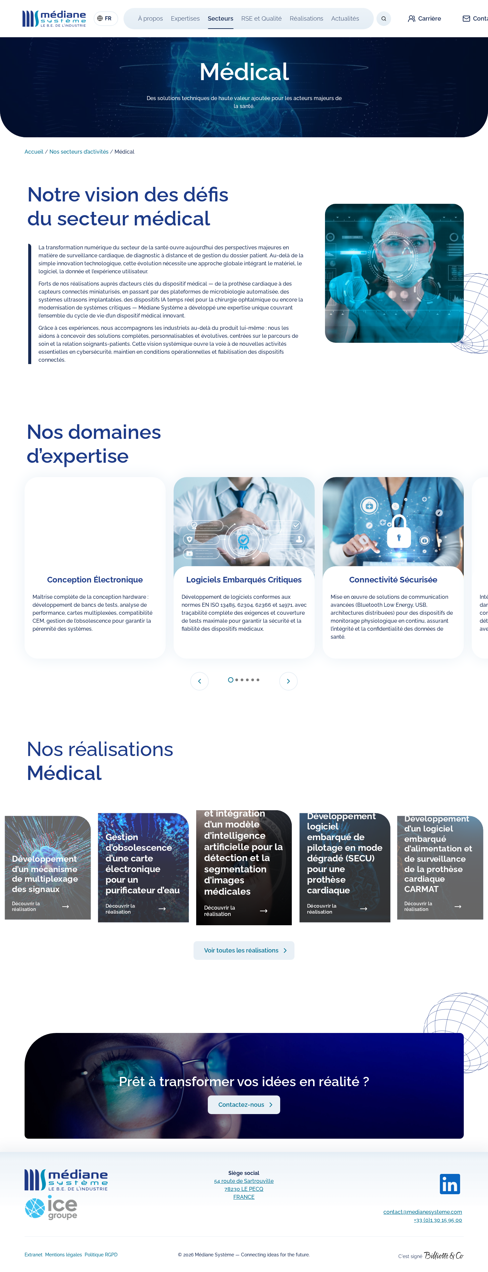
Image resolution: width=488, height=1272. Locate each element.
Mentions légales (63, 1254)
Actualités (345, 18)
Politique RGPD (101, 1254)
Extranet (33, 1254)
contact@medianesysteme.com (422, 1212)
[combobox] (106, 18)
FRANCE (244, 1197)
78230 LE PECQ (243, 1189)
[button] (199, 681)
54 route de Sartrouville (244, 1181)
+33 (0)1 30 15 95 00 (438, 1220)
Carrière (429, 18)
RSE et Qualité (261, 18)
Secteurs (220, 18)
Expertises (185, 18)
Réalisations (306, 18)
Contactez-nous (241, 1104)
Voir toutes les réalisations (241, 950)
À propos (150, 18)
